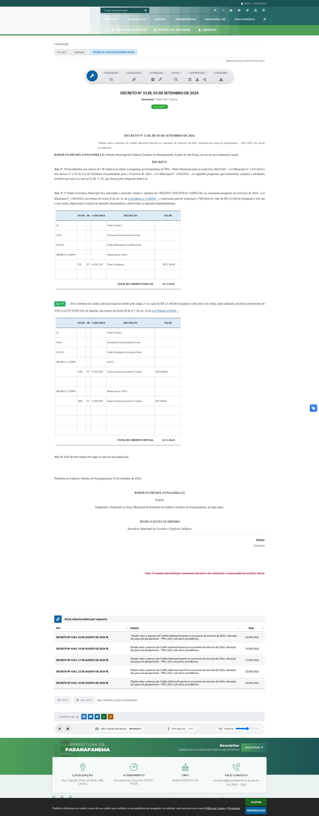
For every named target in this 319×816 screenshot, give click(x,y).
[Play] (60, 728)
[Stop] (67, 728)
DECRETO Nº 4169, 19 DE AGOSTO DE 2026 (81, 648)
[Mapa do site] (255, 10)
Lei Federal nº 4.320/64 (142, 198)
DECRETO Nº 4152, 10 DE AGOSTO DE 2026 (81, 682)
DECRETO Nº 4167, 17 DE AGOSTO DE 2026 (81, 660)
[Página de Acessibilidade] (263, 10)
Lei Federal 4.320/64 (164, 310)
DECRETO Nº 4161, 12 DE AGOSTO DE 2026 (81, 671)
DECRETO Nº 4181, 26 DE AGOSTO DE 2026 (81, 637)
